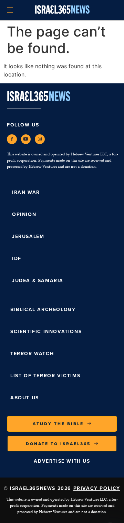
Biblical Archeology (42, 309)
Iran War (26, 192)
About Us (24, 397)
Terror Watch (32, 353)
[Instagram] (40, 139)
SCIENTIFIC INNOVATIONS (46, 331)
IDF (16, 258)
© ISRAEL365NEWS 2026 (62, 488)
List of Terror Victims (45, 375)
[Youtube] (26, 139)
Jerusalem (28, 236)
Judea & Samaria (37, 280)
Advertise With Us (62, 461)
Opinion (24, 214)
